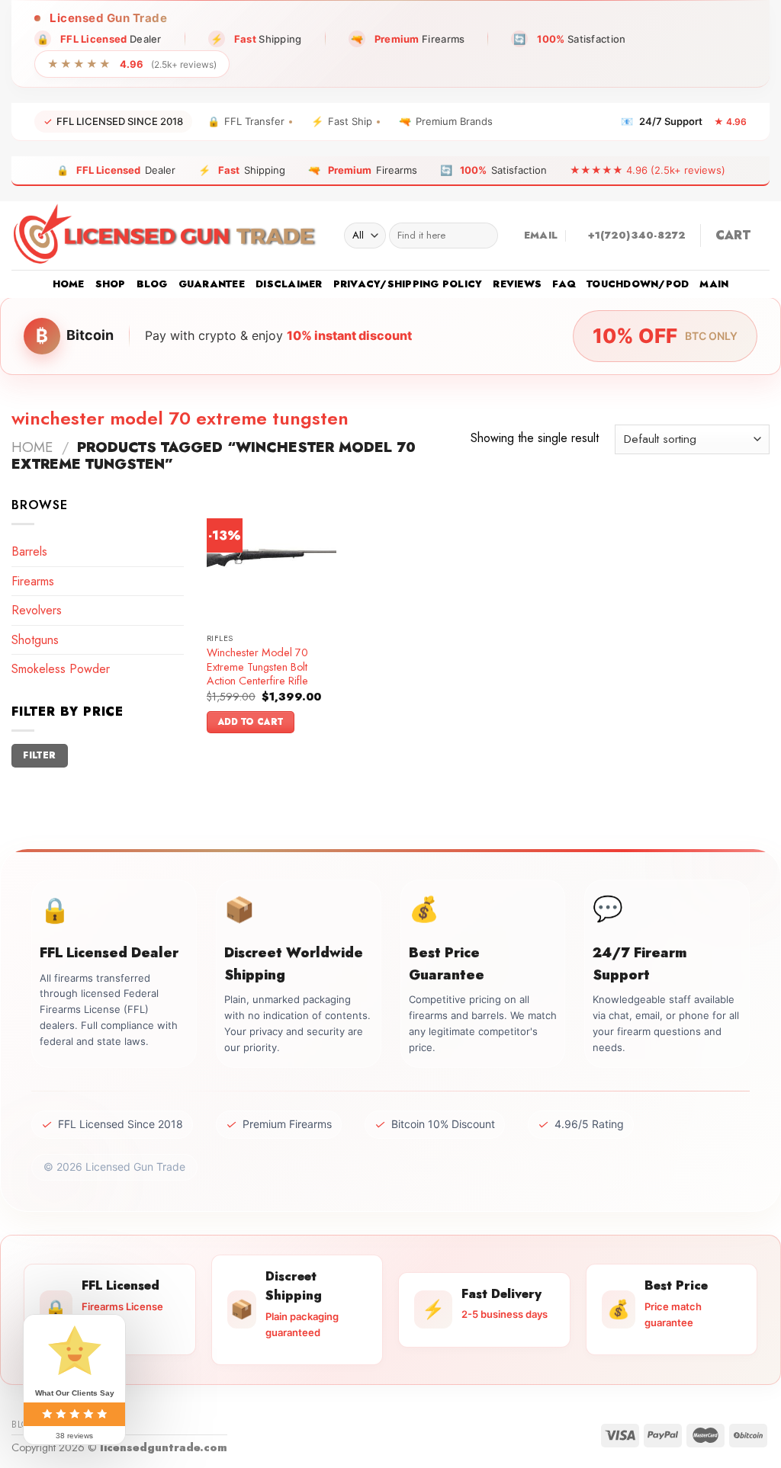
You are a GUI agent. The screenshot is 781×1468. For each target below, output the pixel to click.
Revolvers (36, 610)
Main (713, 284)
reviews (517, 284)
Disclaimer (289, 284)
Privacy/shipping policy (408, 284)
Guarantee (211, 284)
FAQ (564, 284)
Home (69, 284)
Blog (152, 284)
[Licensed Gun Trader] (166, 235)
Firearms (32, 581)
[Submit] (483, 235)
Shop (110, 284)
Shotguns (35, 640)
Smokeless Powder (60, 669)
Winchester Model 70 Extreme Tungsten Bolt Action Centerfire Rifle (257, 667)
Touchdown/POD (638, 284)
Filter (39, 754)
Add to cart (251, 722)
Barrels (29, 551)
